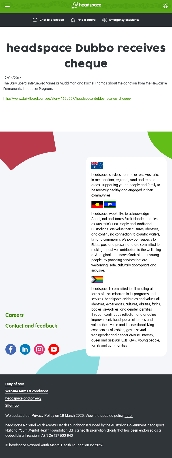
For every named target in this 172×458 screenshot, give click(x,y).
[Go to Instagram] (39, 349)
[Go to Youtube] (53, 349)
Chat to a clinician (52, 20)
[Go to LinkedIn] (25, 349)
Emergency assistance (124, 20)
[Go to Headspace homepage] (77, 5)
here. (129, 415)
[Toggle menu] (7, 5)
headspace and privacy (23, 398)
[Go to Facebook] (10, 349)
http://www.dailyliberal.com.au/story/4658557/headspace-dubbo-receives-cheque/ (67, 99)
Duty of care (14, 384)
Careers (14, 315)
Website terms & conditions (26, 391)
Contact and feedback (31, 326)
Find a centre (87, 20)
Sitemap (12, 406)
